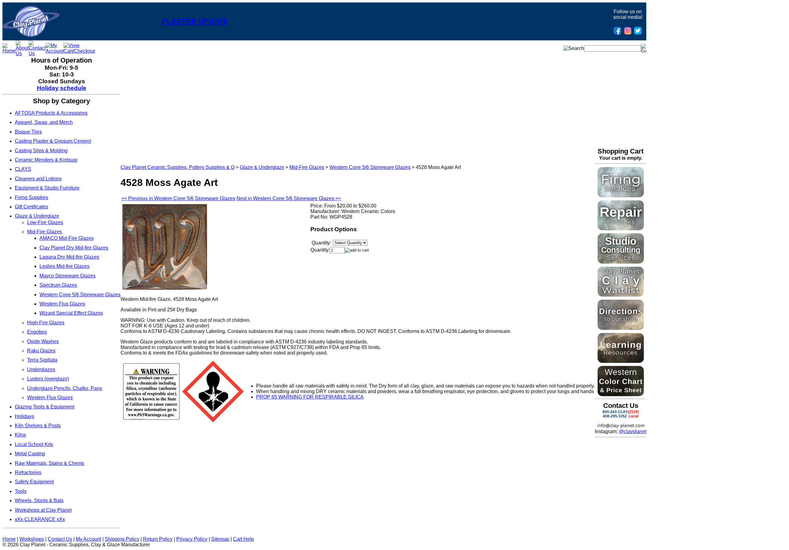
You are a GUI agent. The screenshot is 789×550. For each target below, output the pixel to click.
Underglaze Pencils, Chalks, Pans (64, 388)
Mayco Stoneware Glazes (67, 275)
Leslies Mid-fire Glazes (64, 266)
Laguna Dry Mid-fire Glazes (69, 257)
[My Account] (54, 51)
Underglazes (41, 369)
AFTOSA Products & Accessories (51, 113)
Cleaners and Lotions (38, 178)
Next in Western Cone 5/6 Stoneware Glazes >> (288, 198)
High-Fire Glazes (45, 322)
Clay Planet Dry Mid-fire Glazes (73, 247)
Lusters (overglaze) (48, 378)
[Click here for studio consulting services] (621, 262)
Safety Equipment (34, 481)
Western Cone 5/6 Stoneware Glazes (80, 294)
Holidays (24, 416)
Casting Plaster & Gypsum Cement (53, 141)
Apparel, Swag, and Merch (44, 122)
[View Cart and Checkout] (79, 51)
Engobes (37, 332)
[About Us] (22, 53)
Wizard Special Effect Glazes (71, 313)
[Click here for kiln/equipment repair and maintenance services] (621, 228)
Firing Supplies (31, 197)
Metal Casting (30, 453)
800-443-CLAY (615, 412)
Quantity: (320, 249)
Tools (21, 491)
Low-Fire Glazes (45, 222)
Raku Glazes (41, 350)
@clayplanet (632, 431)
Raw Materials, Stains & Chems (49, 463)
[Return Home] (30, 35)
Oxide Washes (43, 341)
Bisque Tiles (28, 131)
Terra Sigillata (42, 360)
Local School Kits (34, 444)
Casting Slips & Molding (41, 150)
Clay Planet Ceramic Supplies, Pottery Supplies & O (178, 167)
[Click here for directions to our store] (621, 328)
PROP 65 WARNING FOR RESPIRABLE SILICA (310, 397)
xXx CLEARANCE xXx (40, 519)
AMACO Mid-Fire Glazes (66, 238)
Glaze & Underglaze (37, 216)
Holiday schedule (61, 88)
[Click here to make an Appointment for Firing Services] (621, 195)
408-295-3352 (615, 416)
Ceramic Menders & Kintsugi (46, 159)
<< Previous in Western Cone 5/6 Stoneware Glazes (178, 198)
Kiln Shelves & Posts (38, 425)
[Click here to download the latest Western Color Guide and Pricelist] (621, 394)
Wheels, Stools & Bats (39, 500)
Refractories (28, 472)
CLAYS (23, 169)
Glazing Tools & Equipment (44, 406)
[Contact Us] (37, 53)
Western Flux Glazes (62, 303)
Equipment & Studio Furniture (47, 188)
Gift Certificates (31, 206)
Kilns (20, 434)
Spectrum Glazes (58, 285)
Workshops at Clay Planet (43, 510)
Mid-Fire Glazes (44, 231)
